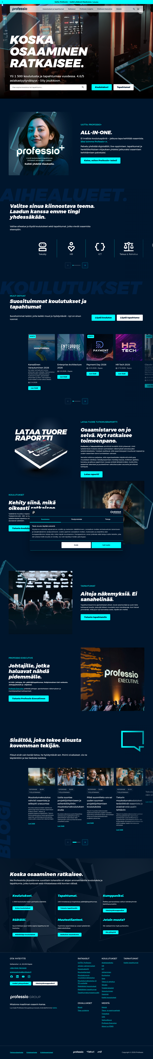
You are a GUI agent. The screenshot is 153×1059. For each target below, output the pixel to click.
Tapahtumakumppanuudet (88, 992)
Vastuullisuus (107, 1020)
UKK (103, 1017)
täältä (54, 1008)
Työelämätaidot (108, 988)
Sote (103, 978)
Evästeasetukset (46, 1052)
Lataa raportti (91, 474)
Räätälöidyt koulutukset (25, 934)
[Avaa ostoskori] (138, 9)
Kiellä (76, 545)
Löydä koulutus (103, 317)
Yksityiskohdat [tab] (76, 519)
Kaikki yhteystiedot (20, 983)
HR (103, 966)
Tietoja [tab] (107, 519)
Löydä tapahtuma (129, 317)
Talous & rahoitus (108, 981)
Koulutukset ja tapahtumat (53, 9)
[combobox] (48, 87)
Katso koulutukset (22, 908)
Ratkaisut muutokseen (69, 934)
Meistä (118, 9)
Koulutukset (101, 87)
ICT (103, 969)
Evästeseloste (32, 1052)
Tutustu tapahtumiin (95, 617)
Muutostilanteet (84, 972)
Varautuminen (107, 991)
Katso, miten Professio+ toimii (100, 160)
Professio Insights (86, 9)
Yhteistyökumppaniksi (115, 910)
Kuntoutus (106, 975)
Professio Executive (104, 9)
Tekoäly (104, 985)
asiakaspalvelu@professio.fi (20, 972)
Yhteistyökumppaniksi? (45, 983)
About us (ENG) (108, 1026)
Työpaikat (105, 1014)
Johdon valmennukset (86, 966)
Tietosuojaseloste (16, 1052)
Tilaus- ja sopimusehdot (111, 1010)
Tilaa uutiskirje (83, 1010)
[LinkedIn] (17, 976)
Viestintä (105, 994)
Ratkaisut (71, 9)
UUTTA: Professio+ (84, 963)
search (134, 9)
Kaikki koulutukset (109, 997)
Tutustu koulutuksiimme (25, 528)
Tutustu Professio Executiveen (28, 698)
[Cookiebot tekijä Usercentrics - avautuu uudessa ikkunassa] (112, 512)
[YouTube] (23, 976)
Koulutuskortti (83, 969)
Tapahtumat (123, 87)
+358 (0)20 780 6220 (18, 968)
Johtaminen (106, 972)
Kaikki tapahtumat (131, 963)
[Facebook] (11, 976)
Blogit (80, 1007)
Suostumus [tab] (45, 519)
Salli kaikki (106, 545)
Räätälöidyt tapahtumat (87, 989)
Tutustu (95, 2)
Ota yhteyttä (111, 932)
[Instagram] (29, 976)
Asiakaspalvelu (107, 963)
